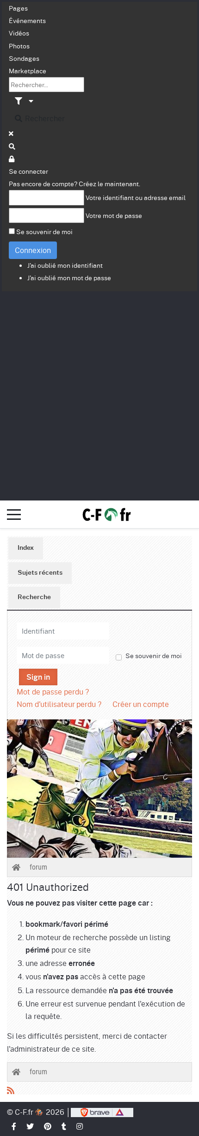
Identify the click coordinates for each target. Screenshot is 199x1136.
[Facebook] (14, 1126)
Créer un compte (140, 704)
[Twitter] (30, 1126)
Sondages (24, 58)
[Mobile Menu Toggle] (14, 514)
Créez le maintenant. (109, 183)
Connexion (33, 250)
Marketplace (27, 70)
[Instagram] (80, 1126)
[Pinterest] (48, 1126)
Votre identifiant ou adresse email (136, 197)
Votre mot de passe (114, 215)
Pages (18, 7)
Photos (19, 45)
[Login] (12, 158)
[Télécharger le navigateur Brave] (102, 1112)
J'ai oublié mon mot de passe (69, 277)
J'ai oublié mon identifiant (65, 265)
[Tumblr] (64, 1126)
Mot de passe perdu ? (53, 691)
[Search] (12, 146)
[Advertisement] (99, 395)
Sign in (38, 677)
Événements (27, 20)
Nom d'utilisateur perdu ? (59, 704)
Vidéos (19, 32)
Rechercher (44, 118)
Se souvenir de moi (44, 231)
